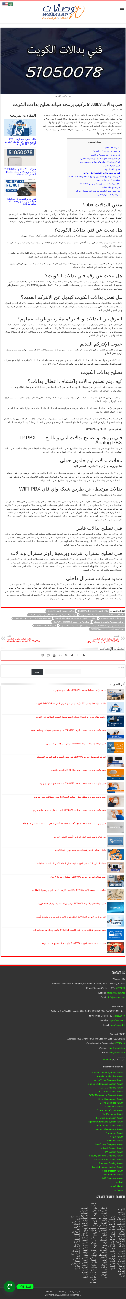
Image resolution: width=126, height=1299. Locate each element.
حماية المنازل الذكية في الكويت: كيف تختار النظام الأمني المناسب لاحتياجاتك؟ (70, 863)
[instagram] (42, 655)
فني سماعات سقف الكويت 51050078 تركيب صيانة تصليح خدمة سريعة (74, 943)
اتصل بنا (119, 1182)
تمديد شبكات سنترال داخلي (109, 194)
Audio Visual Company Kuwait (108, 1080)
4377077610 (119, 1043)
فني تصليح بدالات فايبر (111, 187)
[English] (5, 4)
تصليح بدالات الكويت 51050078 (112, 618)
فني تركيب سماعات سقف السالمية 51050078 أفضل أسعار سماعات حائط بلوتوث (69, 810)
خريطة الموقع (116, 1186)
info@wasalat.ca (117, 1052)
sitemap (107, 1059)
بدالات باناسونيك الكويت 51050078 (61, 611)
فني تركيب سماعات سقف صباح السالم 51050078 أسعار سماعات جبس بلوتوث (70, 797)
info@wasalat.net (116, 997)
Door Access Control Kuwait (109, 1110)
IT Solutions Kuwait (114, 1140)
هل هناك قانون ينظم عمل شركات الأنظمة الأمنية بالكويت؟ (79, 837)
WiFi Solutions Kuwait (112, 1178)
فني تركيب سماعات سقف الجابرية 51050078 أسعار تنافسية (78, 770)
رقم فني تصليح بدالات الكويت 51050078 (109, 622)
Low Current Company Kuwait (109, 1144)
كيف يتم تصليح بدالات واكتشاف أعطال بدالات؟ (101, 173)
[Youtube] (54, 655)
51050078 (120, 988)
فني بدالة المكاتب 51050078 (45, 626)
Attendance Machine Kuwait (109, 1076)
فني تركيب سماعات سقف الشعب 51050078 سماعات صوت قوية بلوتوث (73, 783)
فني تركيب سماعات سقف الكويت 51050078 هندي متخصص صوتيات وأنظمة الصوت (68, 730)
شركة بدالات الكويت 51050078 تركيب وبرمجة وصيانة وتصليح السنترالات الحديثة (20, 171)
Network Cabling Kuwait (112, 1148)
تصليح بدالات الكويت (112, 169)
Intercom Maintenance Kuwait (109, 1129)
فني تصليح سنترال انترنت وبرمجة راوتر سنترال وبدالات (97, 191)
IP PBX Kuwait (116, 1137)
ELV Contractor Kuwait (112, 1114)
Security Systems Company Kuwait (106, 1155)
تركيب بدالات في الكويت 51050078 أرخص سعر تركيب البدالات (52, 615)
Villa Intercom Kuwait (113, 1174)
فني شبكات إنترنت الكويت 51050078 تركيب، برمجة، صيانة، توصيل (75, 743)
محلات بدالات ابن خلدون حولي (108, 180)
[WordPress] (48, 655)
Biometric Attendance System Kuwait (105, 1084)
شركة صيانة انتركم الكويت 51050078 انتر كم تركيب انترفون (102, 639)
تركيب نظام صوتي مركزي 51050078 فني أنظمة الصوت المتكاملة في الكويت (71, 717)
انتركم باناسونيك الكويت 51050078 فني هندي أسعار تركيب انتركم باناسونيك (71, 757)
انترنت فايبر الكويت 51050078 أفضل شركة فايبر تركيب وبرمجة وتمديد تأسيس (70, 917)
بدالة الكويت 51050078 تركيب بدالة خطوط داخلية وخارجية (102, 615)
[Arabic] (11, 4)
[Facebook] (77, 655)
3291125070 (119, 1016)
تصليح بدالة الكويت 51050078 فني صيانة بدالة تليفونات (75, 618)
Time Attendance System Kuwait (107, 1167)
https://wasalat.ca (116, 1048)
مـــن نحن (118, 1189)
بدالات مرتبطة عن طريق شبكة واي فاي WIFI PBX (100, 184)
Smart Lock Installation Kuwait (108, 1159)
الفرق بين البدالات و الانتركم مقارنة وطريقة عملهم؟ (99, 162)
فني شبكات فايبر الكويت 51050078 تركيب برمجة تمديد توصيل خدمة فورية (72, 903)
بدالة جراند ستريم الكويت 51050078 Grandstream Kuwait (23, 639)
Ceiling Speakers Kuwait (111, 1103)
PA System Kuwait (114, 1152)
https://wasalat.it (117, 1020)
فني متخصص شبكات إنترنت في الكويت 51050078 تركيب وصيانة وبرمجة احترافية (69, 930)
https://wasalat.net (116, 993)
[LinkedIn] (60, 655)
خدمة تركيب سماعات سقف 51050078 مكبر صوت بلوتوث (79, 690)
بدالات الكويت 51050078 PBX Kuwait (93, 611)
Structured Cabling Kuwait (110, 1163)
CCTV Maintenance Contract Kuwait (106, 1095)
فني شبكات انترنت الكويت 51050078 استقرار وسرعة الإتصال (78, 877)
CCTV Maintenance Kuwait (110, 1099)
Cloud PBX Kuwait (114, 1106)
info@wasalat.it (117, 1025)
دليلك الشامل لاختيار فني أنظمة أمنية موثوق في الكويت (80, 850)
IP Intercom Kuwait (114, 1133)
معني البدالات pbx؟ (112, 147)
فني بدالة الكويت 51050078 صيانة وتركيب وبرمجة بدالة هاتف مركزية (21, 201)
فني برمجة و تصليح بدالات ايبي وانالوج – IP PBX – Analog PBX (94, 176)
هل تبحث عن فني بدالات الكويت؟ (106, 151)
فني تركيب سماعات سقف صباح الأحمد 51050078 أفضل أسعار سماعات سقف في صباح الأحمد (63, 823)
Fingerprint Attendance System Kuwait (105, 1121)
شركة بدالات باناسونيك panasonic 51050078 (71, 622)
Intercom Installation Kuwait (110, 1125)
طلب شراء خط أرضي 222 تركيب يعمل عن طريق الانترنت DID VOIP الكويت (20, 142)
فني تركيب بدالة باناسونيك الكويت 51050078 (107, 629)
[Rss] (83, 655)
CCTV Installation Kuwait (111, 1091)
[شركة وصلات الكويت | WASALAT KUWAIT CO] (63, 11)
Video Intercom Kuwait (112, 1171)
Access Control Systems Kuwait (107, 1072)
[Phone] (9, 1286)
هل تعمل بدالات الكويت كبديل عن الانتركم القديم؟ (100, 158)
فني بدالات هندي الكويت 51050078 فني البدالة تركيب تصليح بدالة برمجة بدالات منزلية (92, 626)
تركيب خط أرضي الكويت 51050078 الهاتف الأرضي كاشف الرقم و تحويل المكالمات (68, 890)
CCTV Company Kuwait (112, 1087)
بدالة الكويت (114, 110)
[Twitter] (71, 655)
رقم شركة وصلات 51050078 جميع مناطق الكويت (32, 618)
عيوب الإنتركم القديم (112, 166)
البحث (121, 667)
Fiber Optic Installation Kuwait (108, 1118)
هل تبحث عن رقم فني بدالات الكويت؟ (105, 155)
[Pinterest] (66, 655)
